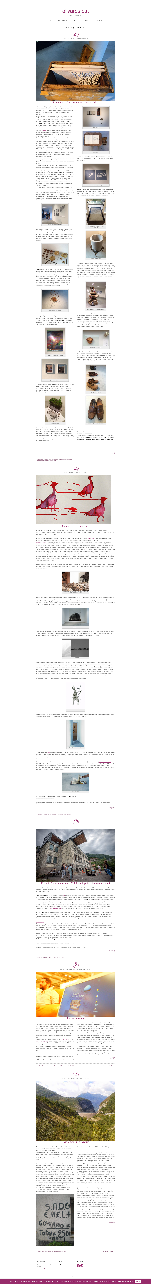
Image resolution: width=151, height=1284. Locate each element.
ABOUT (51, 20)
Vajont (54, 460)
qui (64, 895)
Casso (41, 459)
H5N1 (48, 752)
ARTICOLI (77, 20)
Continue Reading (108, 1066)
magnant (39, 460)
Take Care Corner (64, 1039)
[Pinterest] (114, 453)
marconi (42, 460)
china (45, 814)
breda (38, 459)
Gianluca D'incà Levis (56, 957)
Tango (49, 1066)
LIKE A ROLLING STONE (76, 1142)
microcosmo (68, 814)
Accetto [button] (138, 1281)
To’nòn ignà (80, 430)
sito (100, 899)
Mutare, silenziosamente (75, 526)
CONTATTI (99, 20)
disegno (53, 814)
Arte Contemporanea (49, 1065)
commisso (46, 459)
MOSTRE (70, 38)
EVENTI (78, 826)
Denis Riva (91, 538)
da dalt (50, 459)
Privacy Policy (129, 1281)
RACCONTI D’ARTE (63, 20)
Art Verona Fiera (40, 1065)
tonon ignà (50, 460)
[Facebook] (110, 453)
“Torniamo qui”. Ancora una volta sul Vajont (75, 102)
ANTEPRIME (72, 472)
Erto (52, 1251)
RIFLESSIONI (79, 1078)
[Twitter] (112, 453)
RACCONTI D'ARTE (77, 38)
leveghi (70, 459)
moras (46, 460)
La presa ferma (75, 1018)
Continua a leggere (41, 1268)
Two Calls (43, 130)
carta (38, 814)
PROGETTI (88, 20)
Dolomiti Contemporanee (63, 459)
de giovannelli (55, 459)
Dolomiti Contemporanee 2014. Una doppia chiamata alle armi (75, 883)
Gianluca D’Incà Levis (41, 542)
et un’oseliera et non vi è (105, 762)
